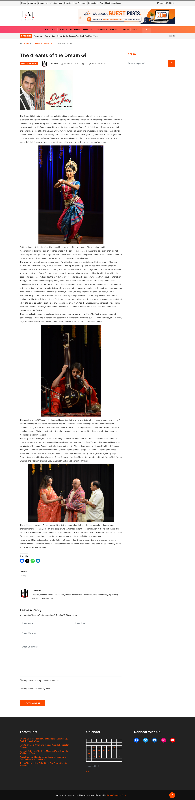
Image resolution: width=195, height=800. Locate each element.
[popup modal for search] (146, 30)
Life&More (53, 63)
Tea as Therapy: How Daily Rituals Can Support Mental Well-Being (43, 764)
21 (109, 753)
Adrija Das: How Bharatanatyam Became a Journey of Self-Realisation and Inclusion (43, 758)
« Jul (88, 771)
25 (94, 757)
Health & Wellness (113, 3)
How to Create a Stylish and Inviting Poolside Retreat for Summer (44, 746)
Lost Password (79, 3)
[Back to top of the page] (172, 795)
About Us (32, 3)
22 (114, 753)
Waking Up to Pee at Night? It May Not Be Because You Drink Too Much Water (66, 36)
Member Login (56, 3)
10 (89, 750)
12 (99, 750)
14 (109, 750)
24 (89, 757)
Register (68, 3)
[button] (170, 36)
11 (94, 750)
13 (104, 750)
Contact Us (43, 3)
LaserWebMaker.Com (116, 795)
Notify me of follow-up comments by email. (40, 680)
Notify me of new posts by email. (36, 688)
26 (99, 757)
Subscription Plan (95, 3)
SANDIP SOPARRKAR (42, 43)
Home (23, 3)
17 (89, 753)
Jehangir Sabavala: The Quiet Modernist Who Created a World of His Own (44, 752)
